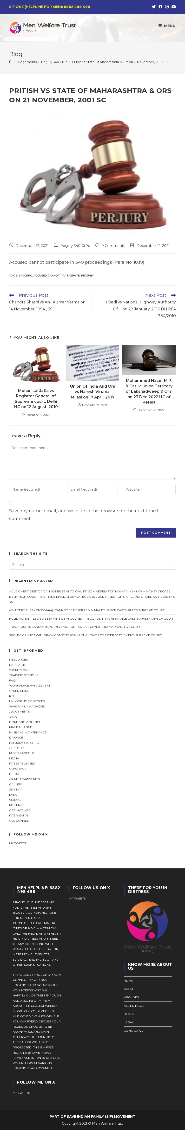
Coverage (17, 768)
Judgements (19, 711)
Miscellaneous (21, 753)
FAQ (12, 680)
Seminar (16, 789)
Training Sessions (23, 675)
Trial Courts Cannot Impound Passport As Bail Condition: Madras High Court (75, 627)
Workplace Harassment (29, 685)
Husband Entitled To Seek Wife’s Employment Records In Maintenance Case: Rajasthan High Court (92, 618)
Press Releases (22, 763)
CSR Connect (20, 820)
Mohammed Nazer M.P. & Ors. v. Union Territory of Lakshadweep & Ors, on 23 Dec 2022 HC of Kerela (149, 391)
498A (13, 717)
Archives (131, 997)
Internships (18, 815)
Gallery (16, 784)
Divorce (16, 737)
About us (131, 989)
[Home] (10, 62)
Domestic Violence (25, 722)
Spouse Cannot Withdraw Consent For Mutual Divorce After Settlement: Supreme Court (85, 635)
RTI (11, 696)
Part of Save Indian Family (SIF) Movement (92, 1116)
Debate (15, 774)
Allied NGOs (134, 1006)
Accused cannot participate (56, 275)
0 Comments (113, 246)
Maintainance (20, 727)
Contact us (133, 1030)
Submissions (19, 670)
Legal (129, 1022)
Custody (16, 748)
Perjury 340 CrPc (75, 246)
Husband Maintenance (28, 732)
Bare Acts (17, 665)
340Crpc (25, 275)
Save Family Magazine (27, 706)
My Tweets (77, 898)
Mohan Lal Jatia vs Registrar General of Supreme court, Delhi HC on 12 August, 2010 (36, 398)
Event (14, 794)
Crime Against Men (24, 779)
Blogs (129, 1014)
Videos (14, 800)
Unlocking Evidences (27, 701)
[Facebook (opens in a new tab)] (160, 7)
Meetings (16, 805)
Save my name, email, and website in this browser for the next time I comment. (83, 514)
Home (128, 980)
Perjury (87, 275)
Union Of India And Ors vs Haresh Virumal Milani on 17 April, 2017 (92, 391)
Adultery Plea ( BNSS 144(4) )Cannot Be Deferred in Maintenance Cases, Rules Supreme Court (87, 610)
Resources (18, 659)
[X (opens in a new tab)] (153, 7)
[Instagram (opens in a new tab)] (167, 7)
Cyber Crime (19, 691)
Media (14, 758)
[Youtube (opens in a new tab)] (173, 7)
